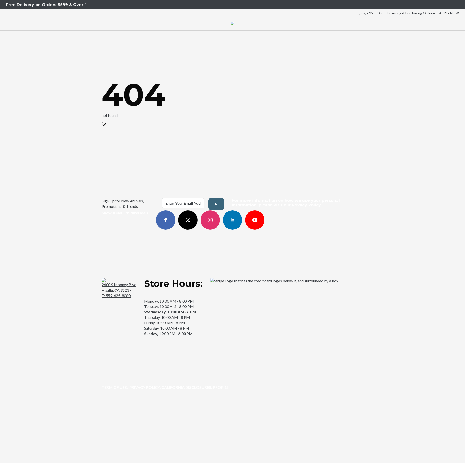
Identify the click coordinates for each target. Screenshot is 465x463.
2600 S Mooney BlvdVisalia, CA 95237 (119, 287)
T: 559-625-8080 (116, 295)
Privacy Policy (306, 205)
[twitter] (188, 220)
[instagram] (210, 220)
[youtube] (254, 220)
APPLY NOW (449, 13)
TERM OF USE (114, 387)
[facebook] (165, 220)
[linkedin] (232, 220)
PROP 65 (221, 387)
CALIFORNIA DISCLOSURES (186, 387)
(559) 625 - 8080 (371, 13)
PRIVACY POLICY (144, 387)
